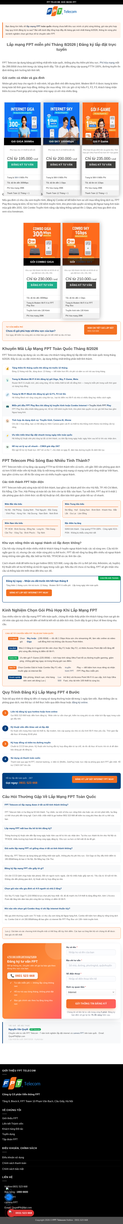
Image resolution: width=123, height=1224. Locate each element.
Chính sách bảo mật (13, 1169)
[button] (4, 11)
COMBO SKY (84, 261)
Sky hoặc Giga (31, 640)
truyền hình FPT (69, 669)
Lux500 (59, 679)
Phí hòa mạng (107, 62)
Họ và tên (71, 947)
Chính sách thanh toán (14, 1163)
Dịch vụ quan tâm (76, 987)
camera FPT (78, 1033)
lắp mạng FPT (33, 26)
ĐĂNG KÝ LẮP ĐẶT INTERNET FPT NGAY (29, 593)
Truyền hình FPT (97, 405)
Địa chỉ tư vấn (74, 960)
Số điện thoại (73, 973)
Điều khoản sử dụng (13, 1157)
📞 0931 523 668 (22, 975)
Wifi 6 (17, 177)
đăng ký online (80, 702)
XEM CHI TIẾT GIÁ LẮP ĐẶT (100, 329)
